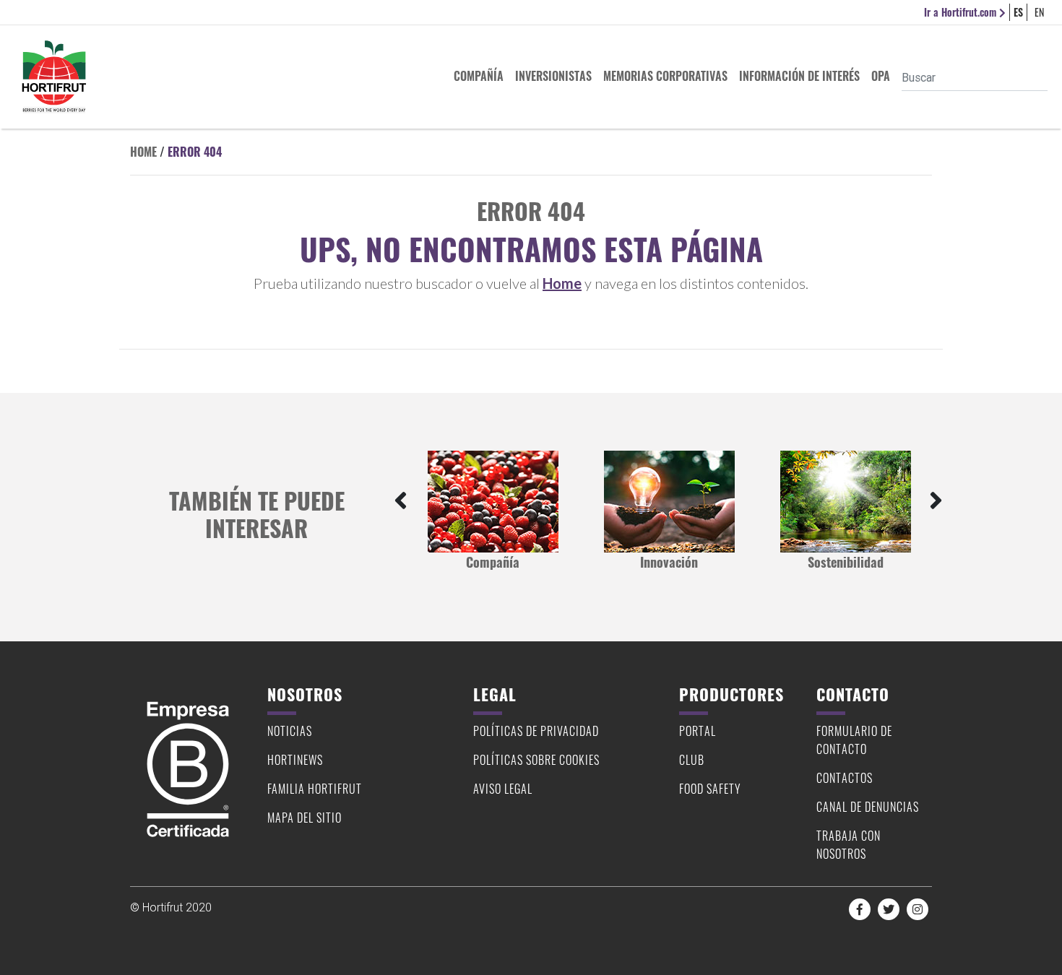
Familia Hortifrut (314, 788)
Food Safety (710, 788)
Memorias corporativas (665, 75)
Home (143, 151)
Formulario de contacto (854, 740)
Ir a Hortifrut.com (961, 12)
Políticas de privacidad (536, 731)
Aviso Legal (502, 788)
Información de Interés (799, 75)
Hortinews (295, 759)
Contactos (844, 777)
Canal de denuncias (867, 806)
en (1039, 12)
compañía (479, 75)
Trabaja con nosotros (848, 844)
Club (691, 759)
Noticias (289, 731)
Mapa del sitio (304, 817)
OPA (880, 75)
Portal (697, 731)
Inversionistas (553, 75)
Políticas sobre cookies (536, 759)
